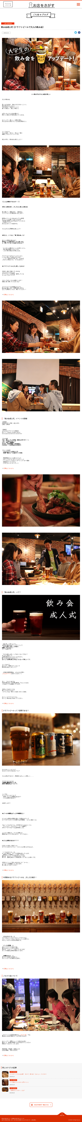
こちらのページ (6, 673)
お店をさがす (41, 5)
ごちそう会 (8, 4)
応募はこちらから (9, 294)
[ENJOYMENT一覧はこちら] (41, 1105)
